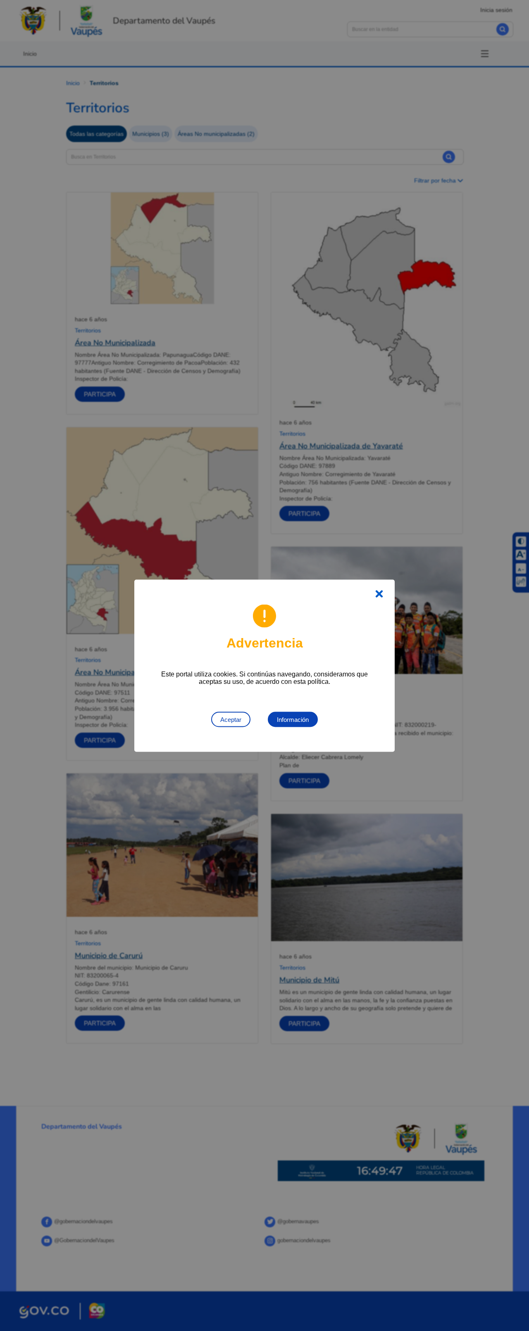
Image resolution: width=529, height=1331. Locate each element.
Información (293, 719)
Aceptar (230, 719)
